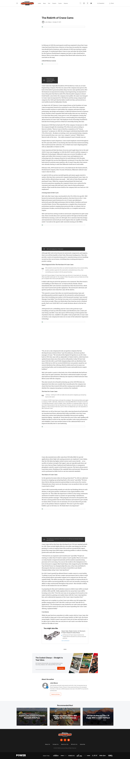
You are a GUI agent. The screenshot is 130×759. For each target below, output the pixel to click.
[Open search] (80, 3)
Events (60, 3)
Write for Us (74, 744)
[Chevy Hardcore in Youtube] (68, 740)
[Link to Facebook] (87, 3)
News (44, 3)
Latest (39, 3)
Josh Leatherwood (65, 640)
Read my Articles (55, 694)
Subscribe (61, 668)
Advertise (82, 744)
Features (66, 3)
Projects (54, 3)
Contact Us (55, 744)
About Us (47, 744)
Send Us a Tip (64, 744)
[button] (65, 34)
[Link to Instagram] (84, 3)
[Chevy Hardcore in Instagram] (61, 740)
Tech (49, 3)
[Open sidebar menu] (17, 3)
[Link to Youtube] (91, 3)
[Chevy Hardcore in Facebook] (65, 740)
